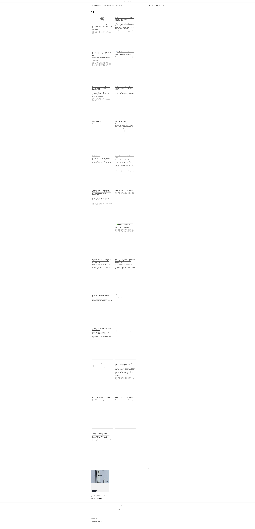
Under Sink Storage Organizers (123, 54)
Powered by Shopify (102, 525)
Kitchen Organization (120, 121)
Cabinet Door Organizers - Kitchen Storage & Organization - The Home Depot (124, 88)
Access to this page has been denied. (101, 363)
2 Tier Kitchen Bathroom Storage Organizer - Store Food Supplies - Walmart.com (101, 295)
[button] (159, 5)
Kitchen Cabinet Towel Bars (122, 227)
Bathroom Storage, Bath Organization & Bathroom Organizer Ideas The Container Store (101, 261)
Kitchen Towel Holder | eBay (99, 24)
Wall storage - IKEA (97, 121)
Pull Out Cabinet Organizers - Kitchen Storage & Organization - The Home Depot (101, 54)
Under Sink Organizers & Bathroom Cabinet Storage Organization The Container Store (101, 88)
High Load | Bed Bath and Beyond (124, 190)
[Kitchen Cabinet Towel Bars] (125, 224)
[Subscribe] (137, 509)
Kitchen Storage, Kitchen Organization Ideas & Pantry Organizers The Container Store (125, 261)
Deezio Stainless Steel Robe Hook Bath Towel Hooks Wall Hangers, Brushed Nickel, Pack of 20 (100, 495)
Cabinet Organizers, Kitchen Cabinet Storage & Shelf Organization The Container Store (124, 19)
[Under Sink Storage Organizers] (125, 52)
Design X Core (96, 156)
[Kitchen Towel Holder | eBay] (102, 21)
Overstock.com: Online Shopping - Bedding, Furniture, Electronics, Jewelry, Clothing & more (124, 364)
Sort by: (141, 468)
